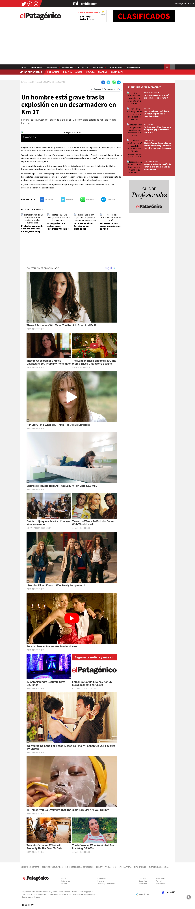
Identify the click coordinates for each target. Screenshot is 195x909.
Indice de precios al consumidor (80, 867)
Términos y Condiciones (106, 883)
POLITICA (67, 72)
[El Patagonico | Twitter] (23, 3)
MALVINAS (102, 72)
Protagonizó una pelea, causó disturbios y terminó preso (58, 227)
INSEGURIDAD (53, 72)
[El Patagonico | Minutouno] (75, 3)
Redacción (143, 883)
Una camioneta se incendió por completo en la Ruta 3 (156, 96)
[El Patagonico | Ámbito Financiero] (89, 3)
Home (23, 67)
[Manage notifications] (189, 897)
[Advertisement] (97, 44)
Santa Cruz (98, 67)
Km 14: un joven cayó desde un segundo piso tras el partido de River (156, 114)
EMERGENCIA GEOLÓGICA (159, 867)
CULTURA (90, 72)
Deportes (83, 67)
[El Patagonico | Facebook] (29, 3)
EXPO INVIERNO (140, 867)
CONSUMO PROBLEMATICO (52, 867)
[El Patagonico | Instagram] (36, 3)
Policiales (52, 67)
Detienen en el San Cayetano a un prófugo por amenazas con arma (84, 227)
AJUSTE (78, 72)
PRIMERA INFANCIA (103, 867)
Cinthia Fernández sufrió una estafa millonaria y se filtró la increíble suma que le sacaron (157, 145)
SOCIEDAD (147, 108)
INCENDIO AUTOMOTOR (151, 92)
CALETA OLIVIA (116, 72)
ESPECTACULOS (149, 140)
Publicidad (159, 881)
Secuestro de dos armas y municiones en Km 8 (110, 226)
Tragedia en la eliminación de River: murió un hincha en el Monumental (157, 167)
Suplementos (160, 878)
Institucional (160, 883)
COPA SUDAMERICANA (151, 161)
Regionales (36, 67)
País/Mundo (67, 67)
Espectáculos (115, 67)
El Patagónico (26, 82)
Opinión (64, 883)
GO (114, 867)
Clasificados (133, 67)
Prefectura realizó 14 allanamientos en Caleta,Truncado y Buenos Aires (32, 230)
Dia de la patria (125, 867)
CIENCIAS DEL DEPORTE (30, 867)
